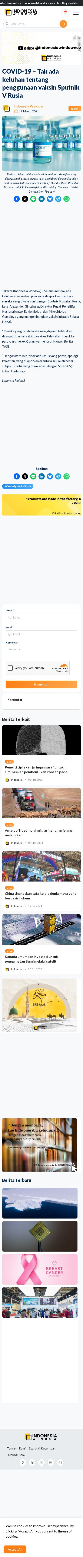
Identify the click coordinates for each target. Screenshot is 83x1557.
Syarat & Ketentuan (42, 1448)
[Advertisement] (41, 245)
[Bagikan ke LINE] (33, 199)
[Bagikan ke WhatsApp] (66, 199)
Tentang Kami (16, 1448)
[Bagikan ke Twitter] (25, 199)
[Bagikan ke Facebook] (17, 199)
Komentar (12, 642)
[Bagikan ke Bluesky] (50, 199)
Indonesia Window (28, 106)
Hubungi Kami (16, 1454)
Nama (10, 610)
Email (9, 627)
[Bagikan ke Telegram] (58, 199)
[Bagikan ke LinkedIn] (42, 199)
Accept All (15, 1549)
